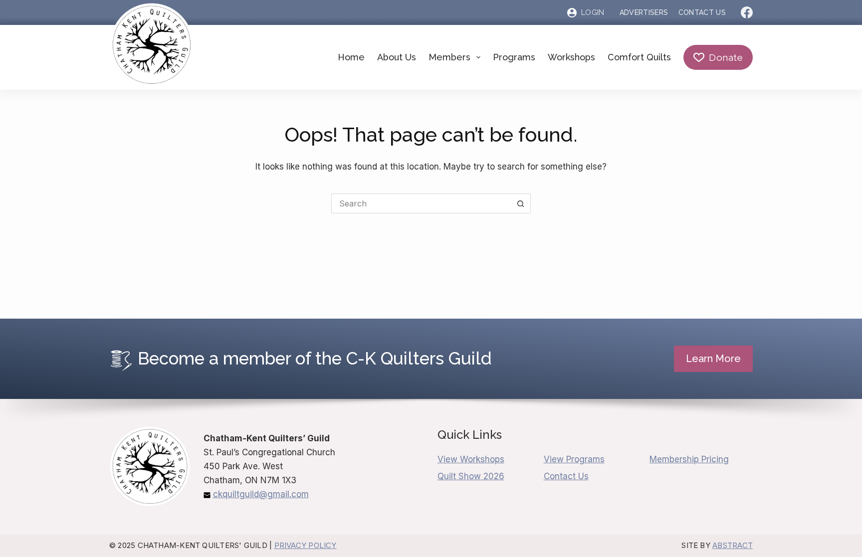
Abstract (732, 545)
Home (351, 57)
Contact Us (702, 12)
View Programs (574, 459)
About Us (396, 57)
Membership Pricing (689, 459)
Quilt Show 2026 (470, 476)
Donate (726, 57)
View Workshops (470, 459)
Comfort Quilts (639, 57)
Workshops (571, 57)
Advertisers (644, 12)
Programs (514, 57)
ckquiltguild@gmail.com (261, 494)
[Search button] (521, 203)
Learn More (713, 359)
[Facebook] (747, 12)
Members (449, 57)
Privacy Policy (305, 545)
